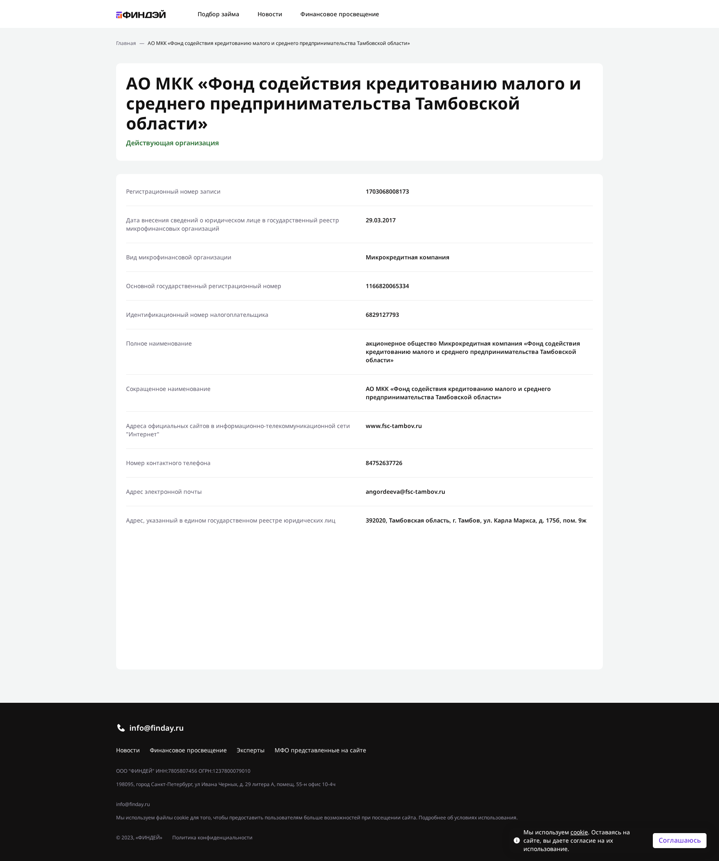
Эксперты (251, 750)
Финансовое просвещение (339, 14)
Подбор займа (218, 14)
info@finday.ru (156, 728)
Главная (126, 43)
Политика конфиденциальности (212, 837)
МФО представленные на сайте (320, 750)
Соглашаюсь (680, 840)
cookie (579, 832)
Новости (270, 14)
